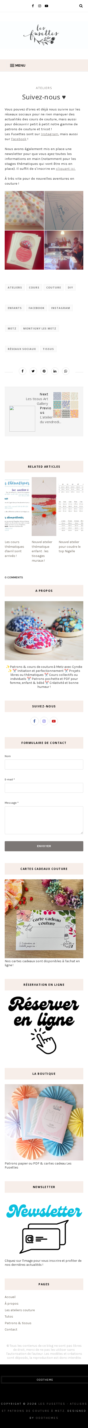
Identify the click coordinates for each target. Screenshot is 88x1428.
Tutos (9, 1316)
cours (34, 287)
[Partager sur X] (33, 371)
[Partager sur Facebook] (22, 371)
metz (12, 328)
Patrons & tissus (18, 1323)
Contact (11, 1329)
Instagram (49, 134)
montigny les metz (39, 328)
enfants (15, 308)
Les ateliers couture (20, 1310)
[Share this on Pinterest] (44, 371)
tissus (48, 349)
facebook (36, 308)
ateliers (44, 88)
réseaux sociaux (22, 349)
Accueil (10, 1297)
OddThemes (47, 1418)
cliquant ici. (66, 168)
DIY (70, 287)
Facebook (19, 139)
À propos (12, 1304)
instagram (60, 308)
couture (53, 287)
